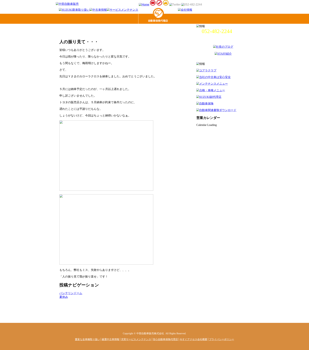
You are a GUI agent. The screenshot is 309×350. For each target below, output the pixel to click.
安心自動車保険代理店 (165, 339)
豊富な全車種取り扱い (87, 339)
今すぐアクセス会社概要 (193, 339)
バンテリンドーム (70, 293)
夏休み (63, 296)
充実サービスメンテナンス (136, 339)
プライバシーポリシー (221, 339)
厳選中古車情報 (110, 339)
